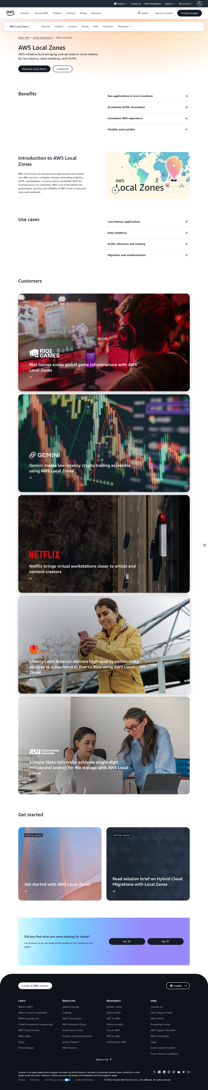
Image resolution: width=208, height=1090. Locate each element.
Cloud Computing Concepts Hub (35, 1024)
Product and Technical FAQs (77, 1036)
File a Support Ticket (162, 1012)
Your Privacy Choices (54, 1079)
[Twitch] (174, 1072)
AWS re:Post (157, 1018)
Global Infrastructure (42, 37)
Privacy (21, 1079)
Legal (153, 1041)
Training (66, 1012)
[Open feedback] (204, 545)
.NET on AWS (113, 1018)
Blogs (21, 1041)
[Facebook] (159, 1072)
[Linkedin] (164, 1072)
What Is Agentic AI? (28, 1018)
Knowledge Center (160, 1024)
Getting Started (70, 1006)
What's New (24, 1036)
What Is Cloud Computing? (32, 1012)
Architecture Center (72, 1030)
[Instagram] (169, 1072)
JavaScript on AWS (116, 1041)
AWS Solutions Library (74, 1024)
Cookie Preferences (84, 1079)
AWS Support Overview (163, 1030)
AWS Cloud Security (29, 1030)
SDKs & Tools (113, 1012)
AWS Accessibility (160, 1036)
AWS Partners (69, 1047)
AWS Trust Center (71, 1018)
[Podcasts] (183, 1072)
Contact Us (156, 1006)
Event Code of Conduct (163, 1047)
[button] (42, 13)
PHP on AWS (113, 1036)
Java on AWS (113, 1030)
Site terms (35, 1079)
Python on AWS (114, 1024)
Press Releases (26, 1047)
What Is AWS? (25, 1006)
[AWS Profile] (199, 3)
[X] (154, 1072)
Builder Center (114, 1006)
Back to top (102, 1059)
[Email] (188, 1072)
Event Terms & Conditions (164, 1053)
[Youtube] (179, 1072)
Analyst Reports (70, 1041)
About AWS (23, 37)
